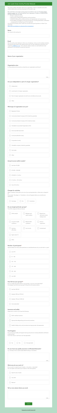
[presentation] (28, 86)
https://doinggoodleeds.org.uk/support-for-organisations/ (21, 26)
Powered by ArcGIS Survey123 (28, 410)
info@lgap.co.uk (16, 45)
